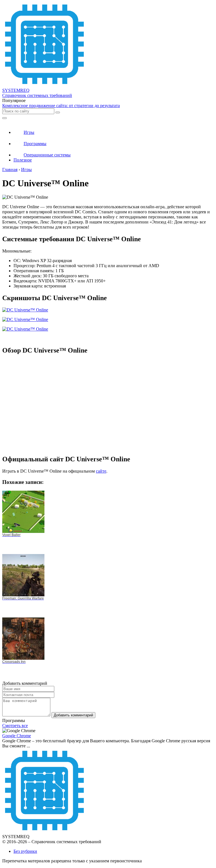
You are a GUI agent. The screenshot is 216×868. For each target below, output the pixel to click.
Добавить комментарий (73, 715)
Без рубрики (25, 851)
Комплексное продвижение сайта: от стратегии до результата (61, 105)
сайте (101, 471)
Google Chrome (16, 735)
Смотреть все (15, 725)
